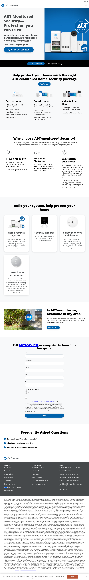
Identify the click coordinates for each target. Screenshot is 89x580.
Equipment (35, 471)
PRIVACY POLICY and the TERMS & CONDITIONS (43, 401)
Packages (7, 471)
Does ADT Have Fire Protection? (69, 467)
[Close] (86, 577)
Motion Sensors (37, 477)
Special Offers (8, 474)
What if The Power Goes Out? (68, 474)
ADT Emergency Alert (38, 484)
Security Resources (38, 467)
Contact (17, 570)
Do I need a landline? (66, 471)
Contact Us (7, 481)
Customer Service (9, 484)
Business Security (9, 477)
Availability (7, 467)
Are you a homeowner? (32, 389)
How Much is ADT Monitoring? (69, 481)
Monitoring (35, 474)
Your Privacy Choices (14, 487)
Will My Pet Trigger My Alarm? (69, 477)
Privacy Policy (8, 491)
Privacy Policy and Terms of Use (28, 570)
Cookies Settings (60, 576)
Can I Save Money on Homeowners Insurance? (70, 485)
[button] (44, 439)
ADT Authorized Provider (40, 481)
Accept (72, 576)
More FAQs (63, 489)
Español (86, 1)
